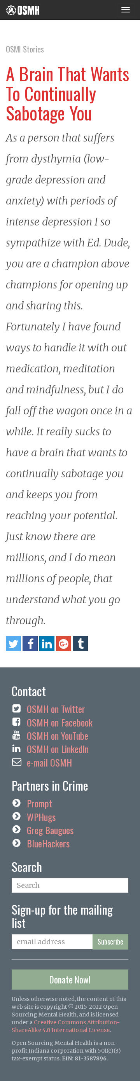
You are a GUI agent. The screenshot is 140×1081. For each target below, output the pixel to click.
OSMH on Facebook (60, 722)
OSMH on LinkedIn (58, 749)
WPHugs (41, 817)
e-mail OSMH (49, 762)
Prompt (39, 803)
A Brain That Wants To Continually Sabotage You (67, 93)
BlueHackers (48, 843)
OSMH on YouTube (57, 735)
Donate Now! (70, 979)
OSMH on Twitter (56, 709)
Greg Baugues (50, 830)
